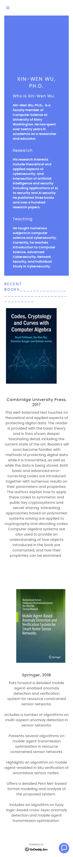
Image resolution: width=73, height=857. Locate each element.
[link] (36, 849)
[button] (9, 7)
